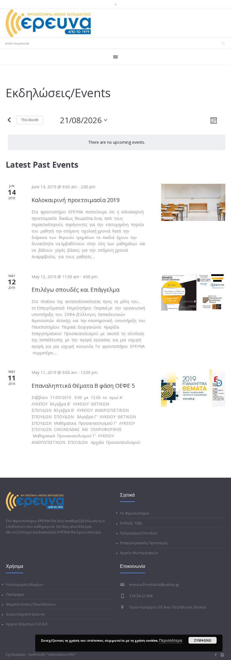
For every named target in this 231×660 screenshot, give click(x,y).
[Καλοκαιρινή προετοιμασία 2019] (193, 202)
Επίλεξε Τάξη (131, 523)
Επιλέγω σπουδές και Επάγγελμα (75, 289)
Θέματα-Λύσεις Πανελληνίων (31, 604)
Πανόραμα (15, 594)
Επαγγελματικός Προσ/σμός (144, 542)
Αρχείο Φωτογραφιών (139, 552)
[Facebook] (215, 655)
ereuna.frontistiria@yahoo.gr (154, 584)
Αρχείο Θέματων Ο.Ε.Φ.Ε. (27, 623)
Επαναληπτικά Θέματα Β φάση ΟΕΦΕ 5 (83, 385)
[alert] (116, 142)
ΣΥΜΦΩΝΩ (202, 640)
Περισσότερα (170, 640)
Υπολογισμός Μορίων (24, 584)
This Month (30, 120)
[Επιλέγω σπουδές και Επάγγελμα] (193, 292)
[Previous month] (9, 120)
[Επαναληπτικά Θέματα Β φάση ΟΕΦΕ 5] (193, 388)
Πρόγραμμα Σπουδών (138, 532)
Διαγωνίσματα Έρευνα (25, 614)
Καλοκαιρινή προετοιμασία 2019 (75, 200)
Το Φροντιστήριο (134, 513)
